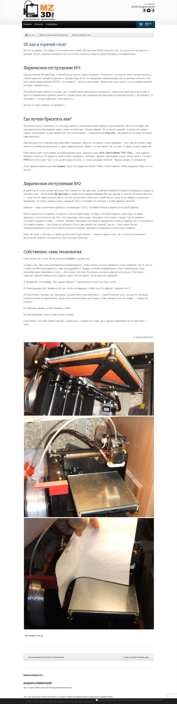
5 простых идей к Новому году (137, 657)
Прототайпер (113, 152)
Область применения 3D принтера (53, 35)
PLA (102, 152)
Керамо (61, 166)
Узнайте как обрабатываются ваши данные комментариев (89, 697)
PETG (27, 160)
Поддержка (50, 24)
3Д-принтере (61, 194)
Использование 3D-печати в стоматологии (45, 657)
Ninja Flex (110, 133)
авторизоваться (65, 688)
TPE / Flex (126, 152)
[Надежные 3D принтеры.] (46, 10)
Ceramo (70, 258)
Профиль (38, 24)
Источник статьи (34, 635)
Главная (27, 24)
